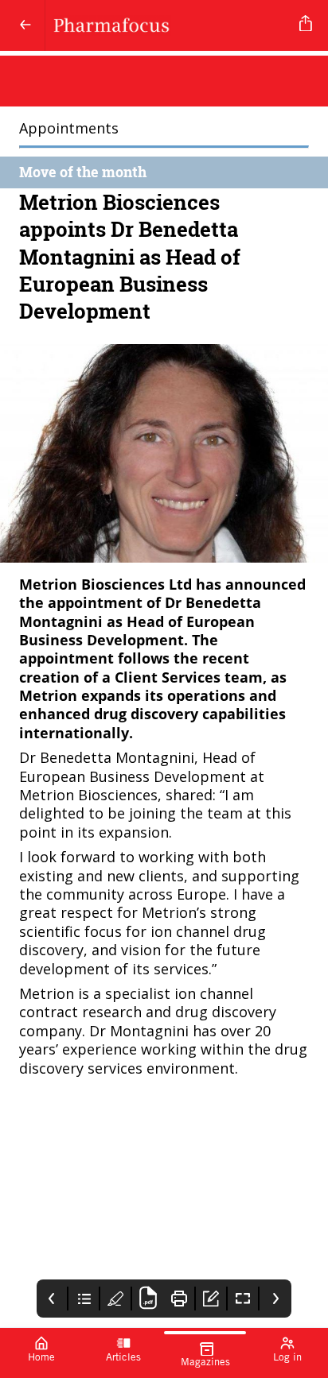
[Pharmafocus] (169, 25)
